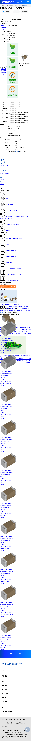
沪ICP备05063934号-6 (18, 732)
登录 (18, 151)
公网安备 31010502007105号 (11, 734)
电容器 (9, 5)
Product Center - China (20, 2)
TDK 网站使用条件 (7, 720)
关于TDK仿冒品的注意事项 (18, 723)
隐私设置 (4, 726)
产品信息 (6, 5)
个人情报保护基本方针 (20, 720)
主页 (3, 5)
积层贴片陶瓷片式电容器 (17, 5)
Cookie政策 (5, 723)
